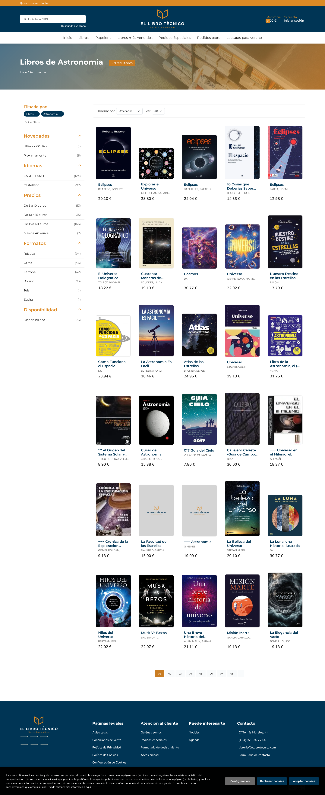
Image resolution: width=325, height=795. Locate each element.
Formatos (35, 243)
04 (190, 673)
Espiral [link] (52, 299)
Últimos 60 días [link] (52, 146)
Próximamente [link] (52, 155)
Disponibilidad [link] (52, 320)
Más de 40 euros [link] (52, 233)
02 (169, 673)
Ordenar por (105, 111)
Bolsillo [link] (52, 281)
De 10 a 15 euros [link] (52, 215)
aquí (88, 787)
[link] (37, 114)
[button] (274, 19)
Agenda (194, 740)
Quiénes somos (29, 3)
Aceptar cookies (304, 781)
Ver (148, 111)
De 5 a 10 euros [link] (52, 205)
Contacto (46, 3)
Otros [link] (52, 263)
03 (180, 673)
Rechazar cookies (272, 781)
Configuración (240, 781)
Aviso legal (100, 732)
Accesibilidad (150, 755)
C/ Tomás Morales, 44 (254, 732)
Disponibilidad (40, 309)
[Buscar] (80, 19)
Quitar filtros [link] (32, 122)
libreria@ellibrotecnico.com (257, 747)
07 (221, 673)
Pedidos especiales (154, 740)
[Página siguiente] (241, 673)
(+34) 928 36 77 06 (252, 740)
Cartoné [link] (52, 272)
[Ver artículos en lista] (299, 111)
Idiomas (33, 165)
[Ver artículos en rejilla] (293, 111)
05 (200, 673)
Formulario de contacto (254, 755)
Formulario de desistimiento (160, 747)
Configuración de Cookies (109, 762)
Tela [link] (52, 290)
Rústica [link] (52, 253)
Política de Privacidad (106, 747)
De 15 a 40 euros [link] (52, 224)
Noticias (194, 732)
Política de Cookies (105, 755)
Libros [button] (83, 38)
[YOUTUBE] (44, 740)
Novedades (36, 136)
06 (211, 673)
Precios (32, 195)
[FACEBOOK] (24, 740)
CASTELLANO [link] (52, 176)
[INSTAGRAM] (34, 740)
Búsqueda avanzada (73, 26)
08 (231, 673)
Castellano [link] (52, 185)
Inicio (23, 72)
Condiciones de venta (106, 740)
